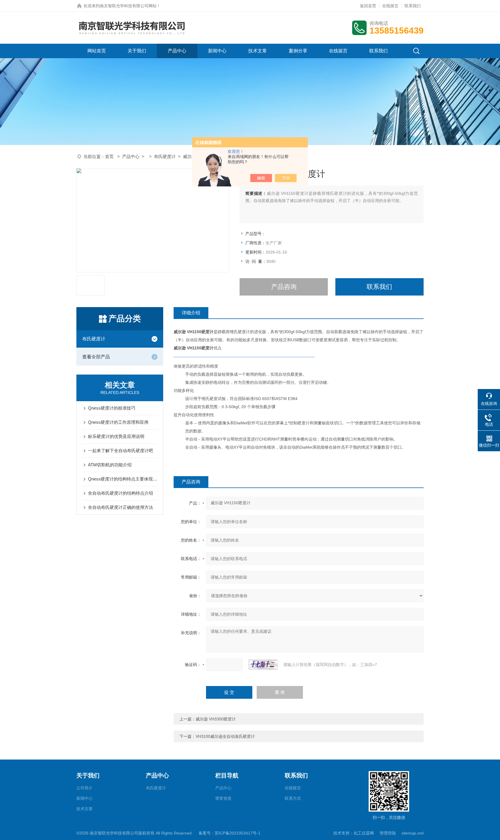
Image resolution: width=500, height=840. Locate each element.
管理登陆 (388, 833)
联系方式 (293, 798)
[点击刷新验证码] (263, 665)
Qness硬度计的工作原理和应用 (118, 422)
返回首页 (368, 5)
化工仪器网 (364, 833)
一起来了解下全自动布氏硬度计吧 (120, 450)
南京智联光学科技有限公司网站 (128, 5)
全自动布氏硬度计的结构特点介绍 (120, 493)
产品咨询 (284, 286)
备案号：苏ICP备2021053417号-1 (229, 833)
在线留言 (390, 5)
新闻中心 (217, 50)
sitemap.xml (413, 833)
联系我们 (413, 5)
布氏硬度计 (165, 156)
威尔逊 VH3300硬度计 (216, 719)
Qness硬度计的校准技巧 (111, 408)
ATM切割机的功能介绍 (110, 464)
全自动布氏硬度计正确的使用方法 (120, 507)
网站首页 (96, 50)
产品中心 (177, 50)
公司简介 (84, 788)
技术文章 (257, 50)
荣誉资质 (223, 798)
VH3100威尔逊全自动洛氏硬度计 (225, 736)
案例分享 (298, 50)
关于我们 (137, 50)
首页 (110, 156)
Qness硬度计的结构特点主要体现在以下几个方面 (122, 478)
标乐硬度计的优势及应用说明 (116, 436)
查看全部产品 (96, 356)
